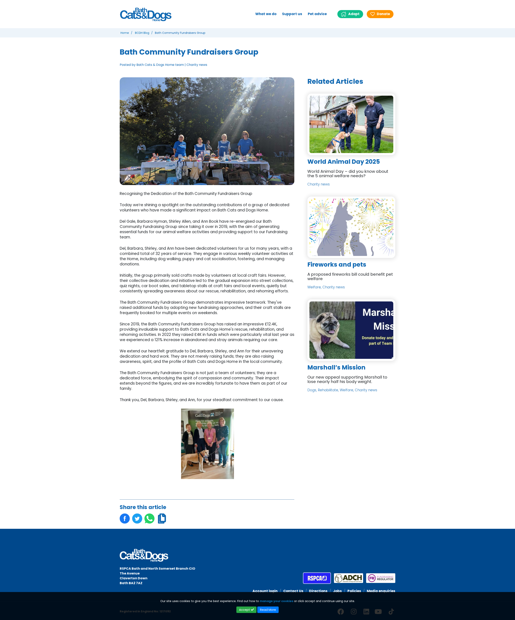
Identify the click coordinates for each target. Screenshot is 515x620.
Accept (245, 610)
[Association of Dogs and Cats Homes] (347, 578)
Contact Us (293, 591)
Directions (318, 591)
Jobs (337, 591)
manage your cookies (276, 601)
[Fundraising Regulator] (379, 578)
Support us (292, 13)
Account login (265, 591)
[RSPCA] (317, 578)
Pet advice (317, 13)
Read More (268, 610)
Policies (354, 591)
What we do (265, 13)
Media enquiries (381, 591)
